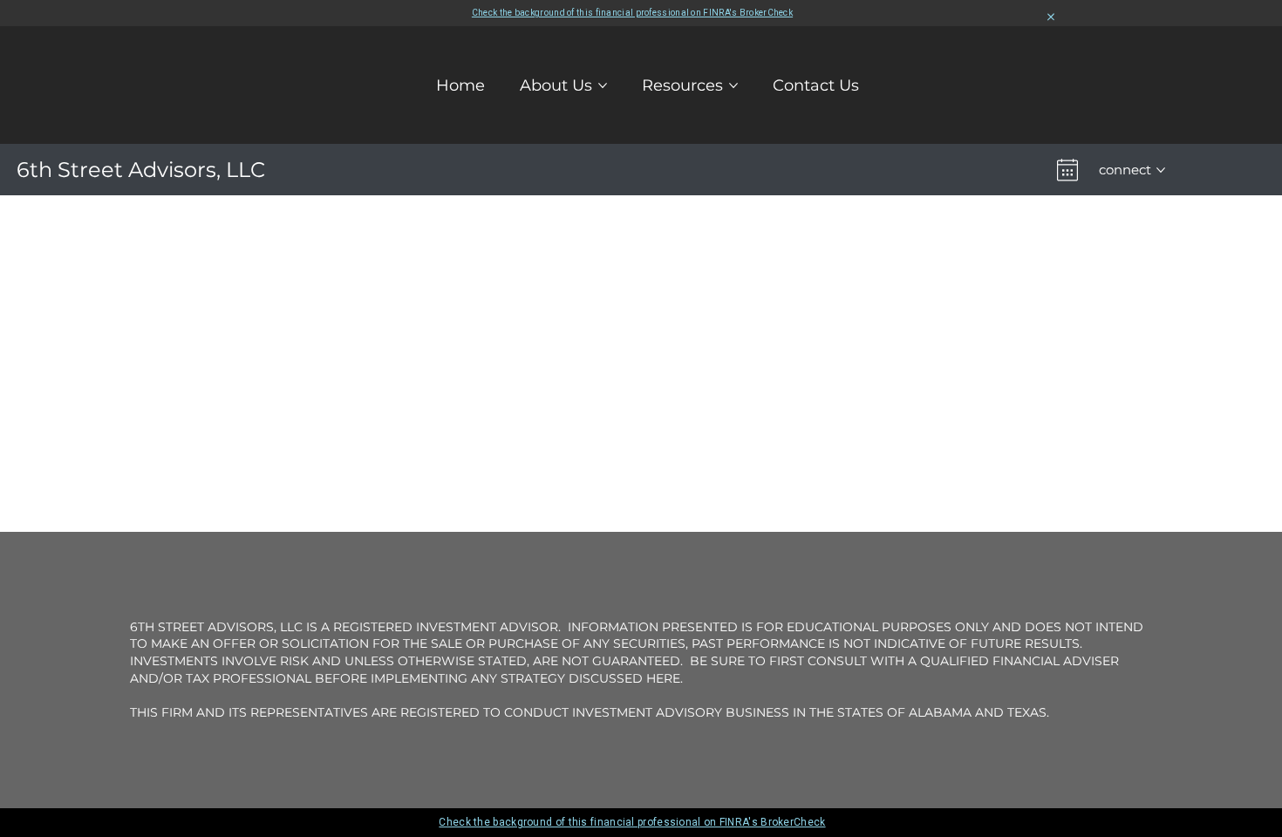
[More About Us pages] (602, 85)
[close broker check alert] (1051, 17)
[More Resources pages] (733, 85)
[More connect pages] (1160, 170)
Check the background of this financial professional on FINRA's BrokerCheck (632, 12)
